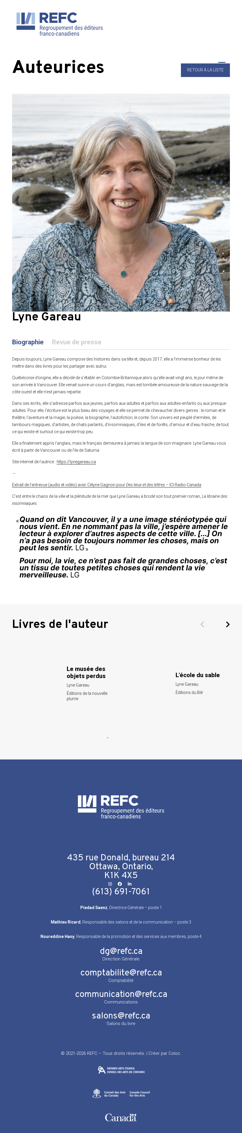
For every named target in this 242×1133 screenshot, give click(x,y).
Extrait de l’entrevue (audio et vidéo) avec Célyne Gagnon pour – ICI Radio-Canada (106, 484)
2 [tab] (117, 738)
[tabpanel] (66, 683)
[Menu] (222, 65)
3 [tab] (125, 738)
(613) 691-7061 (121, 892)
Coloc (174, 1053)
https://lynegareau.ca (76, 461)
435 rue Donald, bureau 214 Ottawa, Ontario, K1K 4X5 (121, 867)
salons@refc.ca (121, 1016)
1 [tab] (108, 738)
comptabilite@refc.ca (121, 973)
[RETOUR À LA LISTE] (205, 75)
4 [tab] (134, 738)
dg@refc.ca (121, 951)
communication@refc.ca (121, 994)
